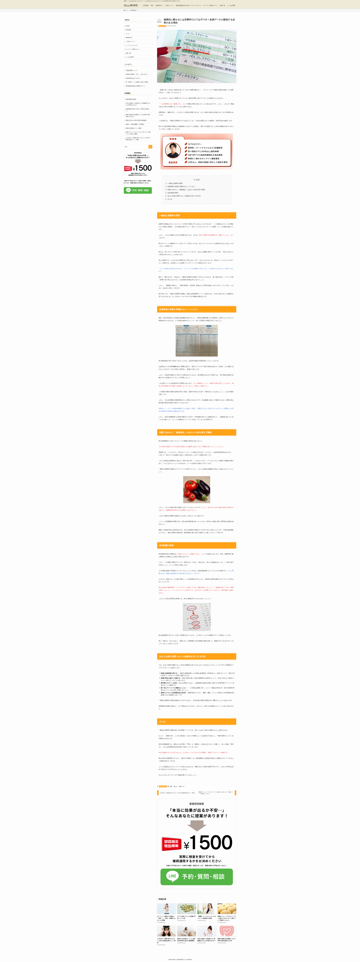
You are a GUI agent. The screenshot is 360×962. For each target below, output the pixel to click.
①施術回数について (132, 70)
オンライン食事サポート (133, 49)
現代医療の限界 (173, 193)
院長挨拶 (128, 30)
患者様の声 (129, 37)
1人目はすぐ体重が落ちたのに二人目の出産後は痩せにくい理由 (138, 138)
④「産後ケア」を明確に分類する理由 (137, 82)
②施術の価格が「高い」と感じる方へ (137, 74)
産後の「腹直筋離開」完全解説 (135, 124)
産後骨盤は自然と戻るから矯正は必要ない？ (137, 110)
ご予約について (130, 41)
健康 (171, 786)
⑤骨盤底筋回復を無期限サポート (135, 86)
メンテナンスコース (132, 45)
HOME (128, 26)
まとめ (170, 199)
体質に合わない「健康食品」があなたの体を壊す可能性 (186, 189)
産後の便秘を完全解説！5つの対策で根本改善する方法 (138, 115)
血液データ (181, 786)
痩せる (175, 786)
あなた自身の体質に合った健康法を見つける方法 (184, 196)
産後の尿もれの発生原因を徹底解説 (136, 120)
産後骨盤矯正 (162, 25)
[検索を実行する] (150, 146)
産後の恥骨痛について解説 (133, 128)
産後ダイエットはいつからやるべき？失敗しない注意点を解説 (138, 133)
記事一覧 (128, 53)
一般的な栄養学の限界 (175, 183)
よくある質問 (130, 57)
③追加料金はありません (133, 78)
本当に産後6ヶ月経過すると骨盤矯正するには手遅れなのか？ (138, 104)
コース (128, 33)
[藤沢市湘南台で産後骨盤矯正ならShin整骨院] (131, 5)
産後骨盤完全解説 (131, 99)
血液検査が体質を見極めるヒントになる (181, 186)
